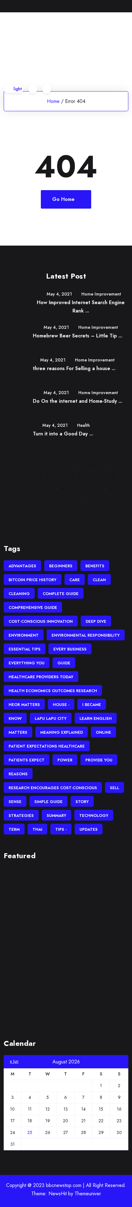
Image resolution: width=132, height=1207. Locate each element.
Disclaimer (90, 465)
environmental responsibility (86, 635)
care (74, 580)
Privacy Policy (24, 476)
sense (15, 802)
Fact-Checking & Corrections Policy (62, 512)
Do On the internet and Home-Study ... (77, 401)
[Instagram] (126, 6)
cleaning (19, 594)
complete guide (61, 594)
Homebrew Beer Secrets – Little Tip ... (77, 335)
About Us (62, 465)
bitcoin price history (32, 580)
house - (61, 704)
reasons (18, 774)
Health (83, 425)
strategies (21, 815)
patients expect (27, 760)
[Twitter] (107, 6)
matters (18, 732)
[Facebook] (98, 6)
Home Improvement (101, 294)
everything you (27, 663)
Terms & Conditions (80, 488)
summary (56, 815)
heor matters (24, 704)
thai (37, 829)
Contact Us (34, 465)
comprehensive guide (33, 607)
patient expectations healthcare (47, 746)
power (64, 760)
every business (70, 649)
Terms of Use (38, 488)
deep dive (96, 621)
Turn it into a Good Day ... (63, 433)
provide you (98, 760)
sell (114, 788)
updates (89, 829)
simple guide (48, 802)
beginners (60, 566)
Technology (93, 815)
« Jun (14, 1061)
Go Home (63, 199)
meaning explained (61, 732)
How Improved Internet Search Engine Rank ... (81, 306)
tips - (61, 829)
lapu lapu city (51, 718)
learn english (96, 718)
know (15, 718)
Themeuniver (88, 1193)
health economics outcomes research (53, 691)
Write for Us (58, 476)
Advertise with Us (97, 476)
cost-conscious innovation (41, 621)
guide (63, 663)
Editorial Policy (62, 500)
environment (24, 635)
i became (91, 704)
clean (99, 580)
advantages (22, 566)
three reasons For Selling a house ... (74, 368)
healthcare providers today (41, 677)
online (103, 732)
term (14, 829)
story (82, 802)
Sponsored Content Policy (66, 524)
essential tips (25, 649)
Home (53, 101)
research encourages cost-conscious (53, 788)
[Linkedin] (117, 6)
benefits (94, 566)
